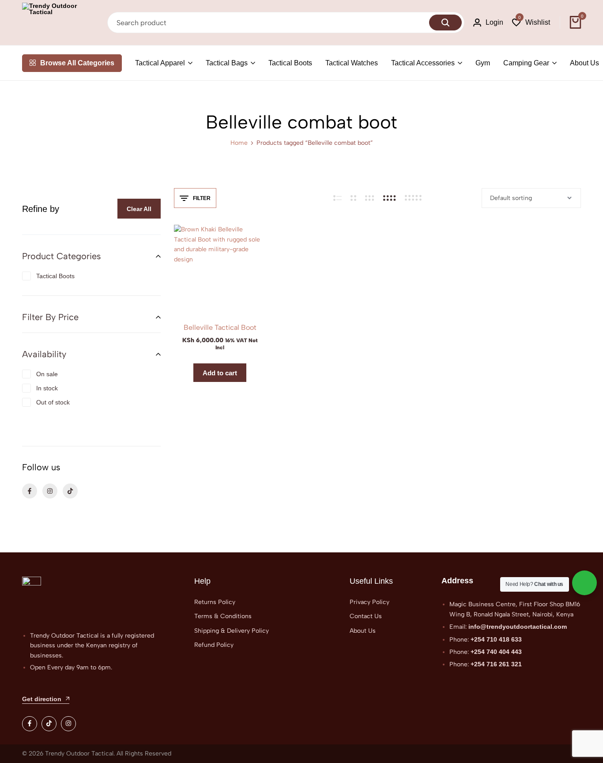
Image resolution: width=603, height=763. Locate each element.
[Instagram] (49, 491)
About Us (584, 63)
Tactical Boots (290, 63)
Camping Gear (526, 63)
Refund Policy (214, 645)
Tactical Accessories (423, 63)
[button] (531, 22)
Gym (482, 63)
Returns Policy (214, 602)
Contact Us (366, 616)
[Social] (29, 723)
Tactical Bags (227, 63)
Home (239, 143)
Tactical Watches (351, 63)
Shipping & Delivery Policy (231, 631)
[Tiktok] (70, 491)
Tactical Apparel (160, 63)
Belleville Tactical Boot (220, 327)
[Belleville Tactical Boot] (220, 271)
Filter (202, 198)
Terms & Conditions (223, 616)
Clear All (139, 208)
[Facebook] (29, 491)
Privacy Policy (369, 602)
